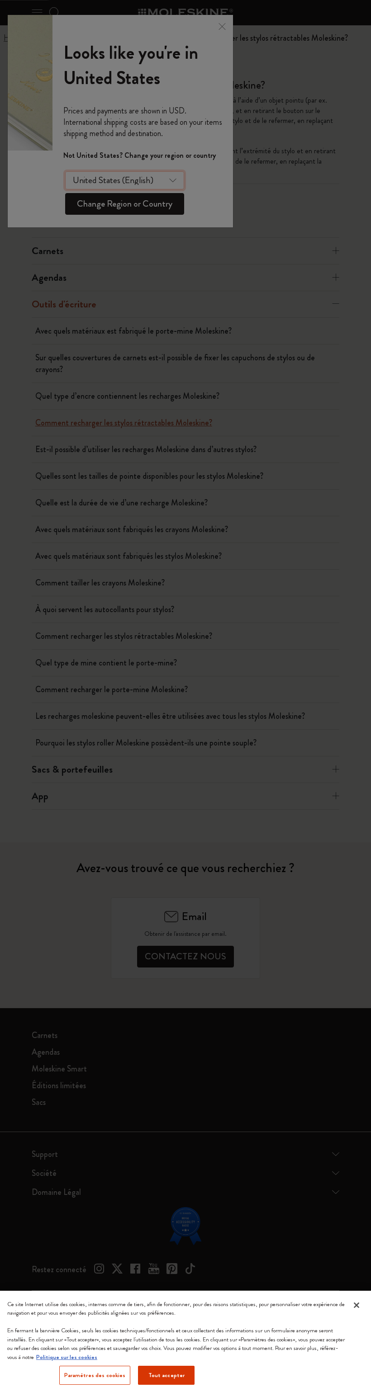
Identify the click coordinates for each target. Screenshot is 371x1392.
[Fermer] (356, 1305)
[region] (185, 1341)
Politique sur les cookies (66, 1357)
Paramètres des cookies (95, 1375)
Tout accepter (166, 1375)
